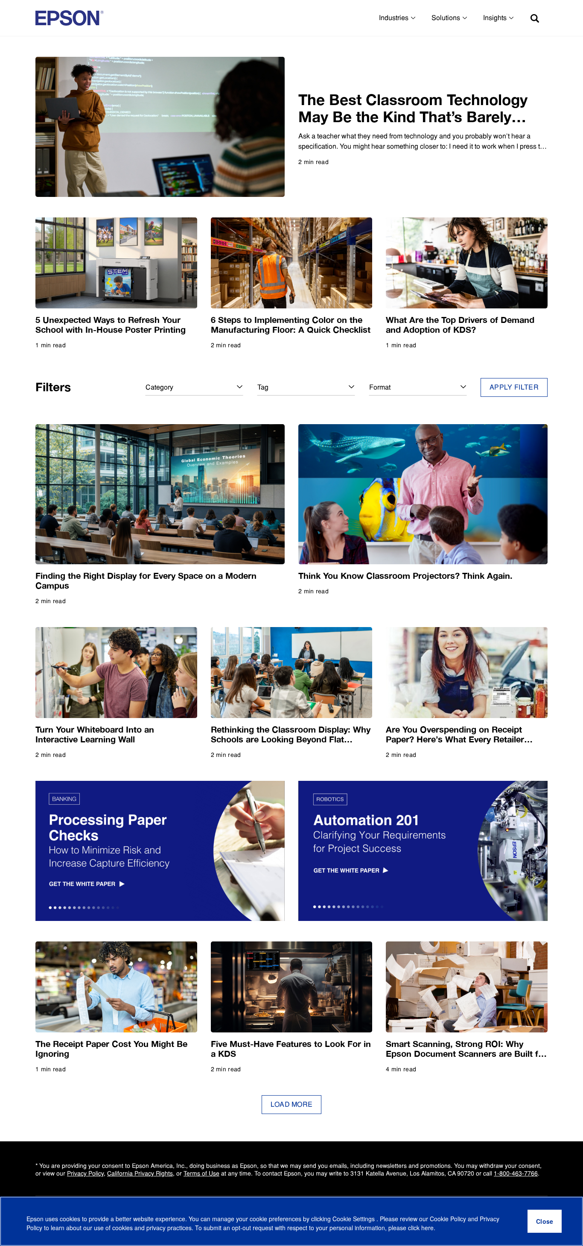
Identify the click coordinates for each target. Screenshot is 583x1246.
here (427, 1227)
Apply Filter (514, 387)
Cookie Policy (448, 1218)
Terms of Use (201, 1173)
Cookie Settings (354, 1218)
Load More (292, 1104)
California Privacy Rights (140, 1173)
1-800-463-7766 (516, 1173)
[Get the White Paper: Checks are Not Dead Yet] (160, 851)
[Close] (545, 1221)
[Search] (535, 18)
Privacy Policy (85, 1173)
